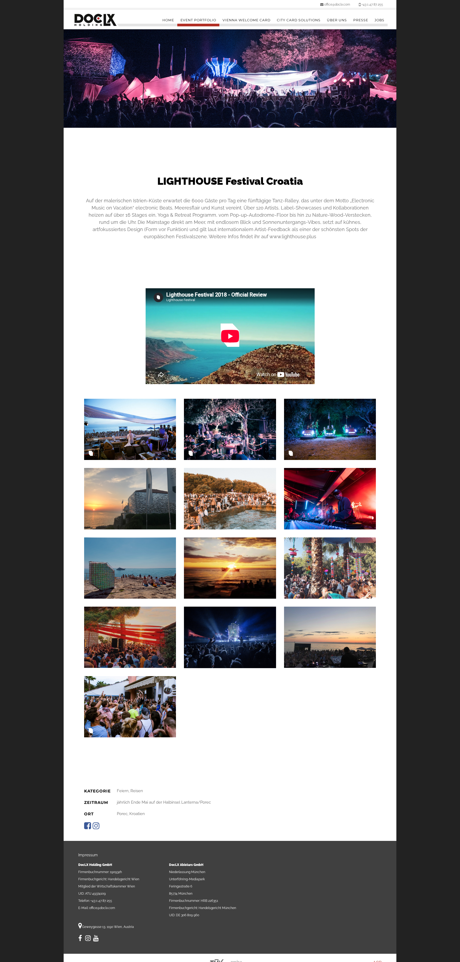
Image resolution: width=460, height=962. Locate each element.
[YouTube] (96, 939)
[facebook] (80, 939)
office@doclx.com (336, 4)
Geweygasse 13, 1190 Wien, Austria (108, 927)
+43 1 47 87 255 (372, 4)
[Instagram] (88, 939)
